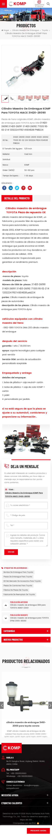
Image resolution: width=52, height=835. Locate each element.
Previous (2, 705)
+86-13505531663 (18, 773)
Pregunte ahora (38, 830)
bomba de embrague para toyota (18, 572)
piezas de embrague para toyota (18, 576)
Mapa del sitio (26, 819)
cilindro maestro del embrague (25, 30)
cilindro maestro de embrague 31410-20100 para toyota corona (26, 724)
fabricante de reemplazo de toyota (19, 594)
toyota (45, 30)
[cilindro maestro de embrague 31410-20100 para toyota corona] (26, 695)
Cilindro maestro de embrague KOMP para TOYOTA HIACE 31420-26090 (24, 495)
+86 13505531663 (24, 776)
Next (50, 705)
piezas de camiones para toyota (18, 585)
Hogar (6, 30)
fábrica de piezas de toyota (16, 590)
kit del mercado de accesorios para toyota (22, 581)
